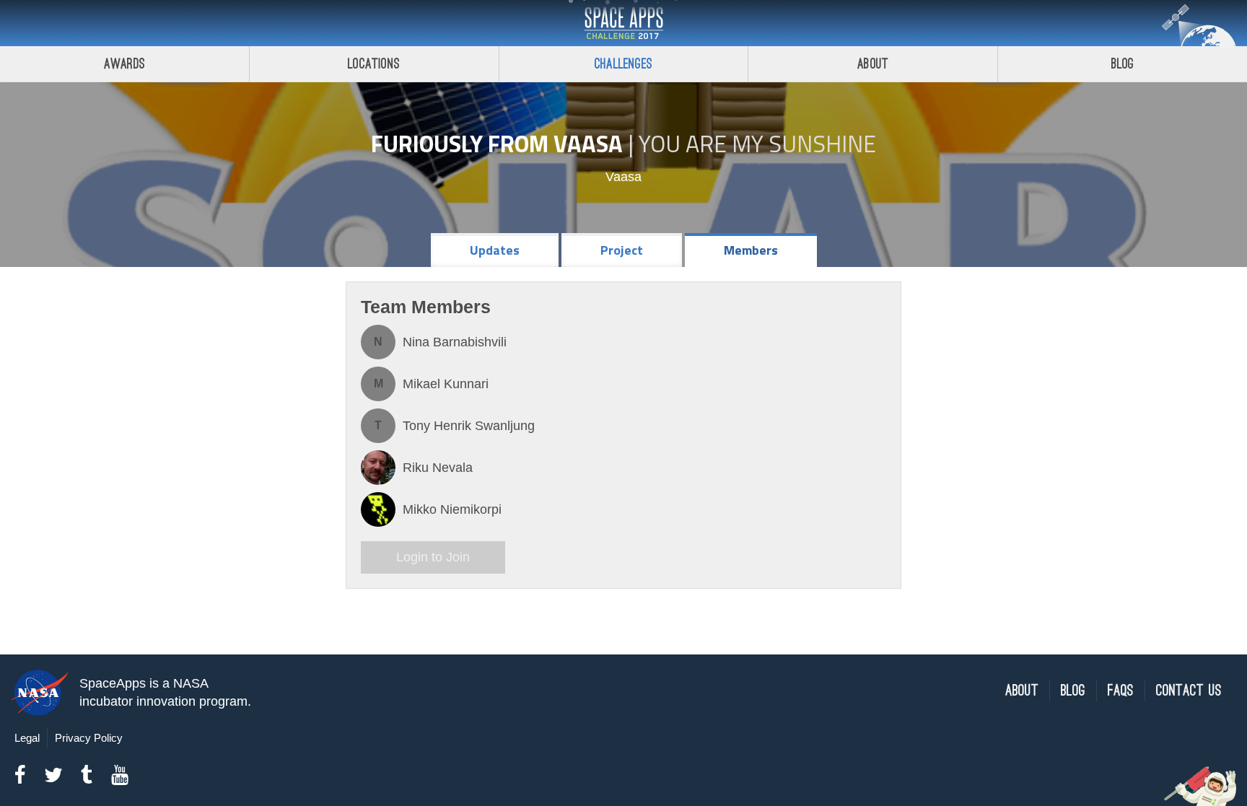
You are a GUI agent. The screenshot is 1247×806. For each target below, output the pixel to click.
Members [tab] (751, 250)
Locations (374, 64)
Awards (124, 64)
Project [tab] (621, 250)
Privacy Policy (89, 738)
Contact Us (1189, 691)
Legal (27, 738)
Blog (1122, 64)
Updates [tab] (495, 250)
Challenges (623, 64)
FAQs (1121, 691)
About (872, 64)
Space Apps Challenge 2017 (623, 23)
